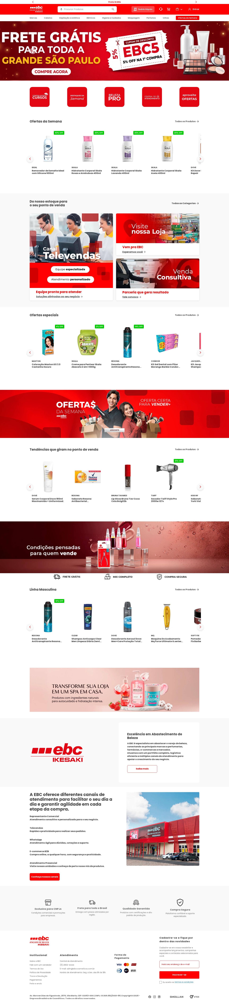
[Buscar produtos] (113, 9)
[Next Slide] (200, 159)
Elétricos (91, 18)
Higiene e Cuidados (111, 18)
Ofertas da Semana (187, 18)
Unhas (166, 18)
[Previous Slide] (30, 159)
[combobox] (87, 9)
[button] (61, 9)
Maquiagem (134, 18)
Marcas (33, 18)
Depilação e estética (69, 18)
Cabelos (48, 18)
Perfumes (151, 18)
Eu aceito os (168, 982)
